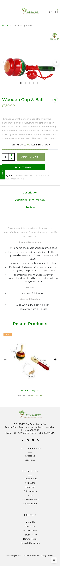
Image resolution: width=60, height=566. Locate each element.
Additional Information (30, 200)
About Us (30, 522)
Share (3, 173)
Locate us (30, 456)
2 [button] (25, 83)
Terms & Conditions (30, 543)
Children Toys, (22, 175)
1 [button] (21, 83)
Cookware (30, 483)
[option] (30, 366)
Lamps (30, 495)
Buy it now (23, 167)
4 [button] (33, 83)
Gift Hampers (30, 491)
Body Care (30, 487)
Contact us (30, 460)
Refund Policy (30, 539)
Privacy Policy (30, 530)
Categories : (8, 175)
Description (30, 192)
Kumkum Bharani (30, 499)
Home (5, 25)
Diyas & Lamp (30, 503)
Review (30, 207)
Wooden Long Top (30, 390)
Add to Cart (30, 157)
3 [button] (29, 83)
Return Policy (30, 535)
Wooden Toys (17, 179)
